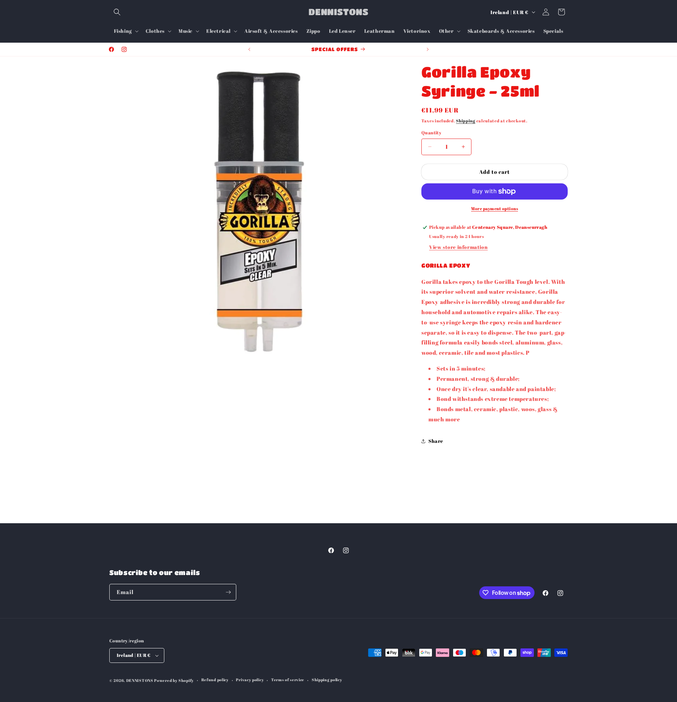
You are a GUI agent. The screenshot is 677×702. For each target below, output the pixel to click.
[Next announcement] (427, 49)
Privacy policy (250, 679)
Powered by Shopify (174, 680)
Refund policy (215, 679)
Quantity (431, 132)
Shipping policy (327, 679)
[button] (117, 12)
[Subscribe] (228, 592)
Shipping (465, 120)
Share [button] (435, 441)
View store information (458, 247)
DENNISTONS (139, 680)
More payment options (494, 208)
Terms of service (287, 679)
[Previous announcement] (249, 49)
